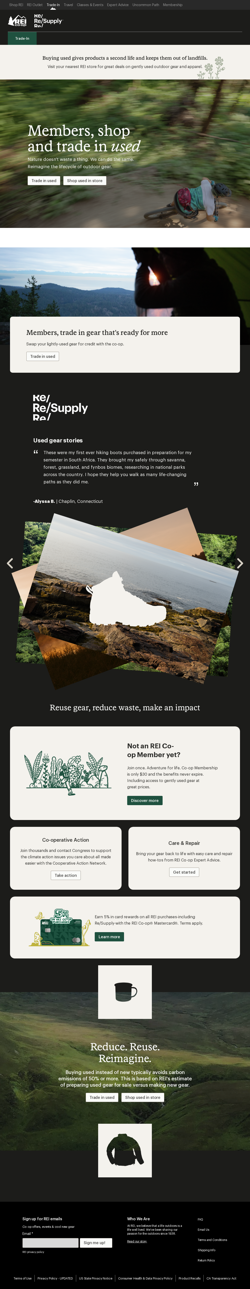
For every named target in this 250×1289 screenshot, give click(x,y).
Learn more (109, 936)
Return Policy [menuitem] (206, 1260)
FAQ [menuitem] (200, 1219)
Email (27, 1233)
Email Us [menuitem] (203, 1229)
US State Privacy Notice (95, 1278)
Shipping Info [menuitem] (206, 1250)
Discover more (145, 800)
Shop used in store (85, 180)
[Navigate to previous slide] (10, 563)
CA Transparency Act (221, 1278)
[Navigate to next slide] (239, 563)
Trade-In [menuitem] (22, 38)
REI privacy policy (33, 1251)
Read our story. (137, 1241)
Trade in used (43, 180)
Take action (66, 875)
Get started (184, 872)
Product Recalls (190, 1278)
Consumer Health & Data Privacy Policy (145, 1278)
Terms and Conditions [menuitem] (212, 1239)
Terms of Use (22, 1278)
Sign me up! (94, 1242)
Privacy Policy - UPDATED (55, 1278)
